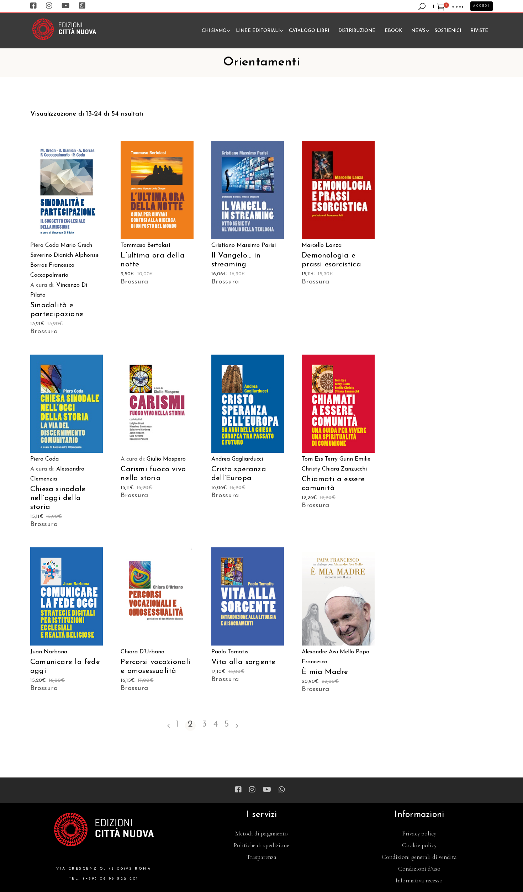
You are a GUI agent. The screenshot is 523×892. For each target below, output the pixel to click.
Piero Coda (44, 245)
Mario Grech (76, 245)
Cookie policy (419, 845)
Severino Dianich (51, 255)
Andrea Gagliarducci (237, 459)
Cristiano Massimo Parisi (243, 245)
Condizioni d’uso (419, 868)
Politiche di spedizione (261, 845)
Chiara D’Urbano (142, 652)
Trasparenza (261, 857)
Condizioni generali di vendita (419, 857)
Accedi (481, 6)
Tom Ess (312, 459)
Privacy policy (419, 833)
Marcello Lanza (322, 245)
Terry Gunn (339, 459)
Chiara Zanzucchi (344, 469)
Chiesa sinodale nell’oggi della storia (57, 498)
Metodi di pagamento (261, 833)
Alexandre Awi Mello (328, 652)
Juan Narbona (48, 652)
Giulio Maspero (166, 459)
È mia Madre (325, 672)
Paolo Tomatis (229, 652)
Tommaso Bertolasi (145, 245)
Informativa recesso (419, 880)
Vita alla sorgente (243, 662)
